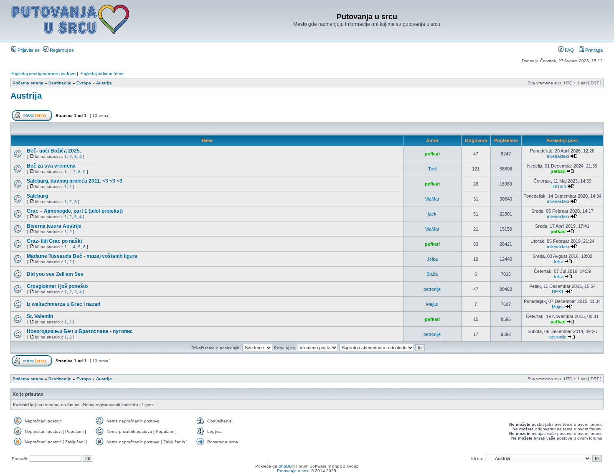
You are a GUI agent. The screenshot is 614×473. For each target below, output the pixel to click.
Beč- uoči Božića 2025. (54, 151)
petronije (432, 289)
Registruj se (61, 50)
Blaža (432, 274)
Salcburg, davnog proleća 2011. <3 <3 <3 (74, 181)
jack (432, 213)
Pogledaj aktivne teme (101, 73)
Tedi (432, 168)
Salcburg (37, 196)
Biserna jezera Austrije (54, 226)
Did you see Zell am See (55, 274)
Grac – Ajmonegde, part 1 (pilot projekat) (75, 211)
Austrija (104, 83)
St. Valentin (40, 316)
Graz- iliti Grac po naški (54, 241)
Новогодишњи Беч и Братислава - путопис (80, 331)
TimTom (558, 186)
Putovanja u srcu (294, 470)
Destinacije (59, 83)
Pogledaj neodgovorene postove (43, 73)
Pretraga (593, 50)
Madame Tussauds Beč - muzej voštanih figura (82, 256)
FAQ (568, 50)
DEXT (558, 291)
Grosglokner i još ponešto (57, 286)
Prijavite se (28, 50)
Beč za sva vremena (51, 166)
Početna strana (28, 83)
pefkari (432, 153)
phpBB (285, 466)
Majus (432, 304)
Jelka (432, 259)
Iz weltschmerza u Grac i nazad (63, 304)
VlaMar (432, 198)
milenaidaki (558, 156)
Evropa (83, 83)
